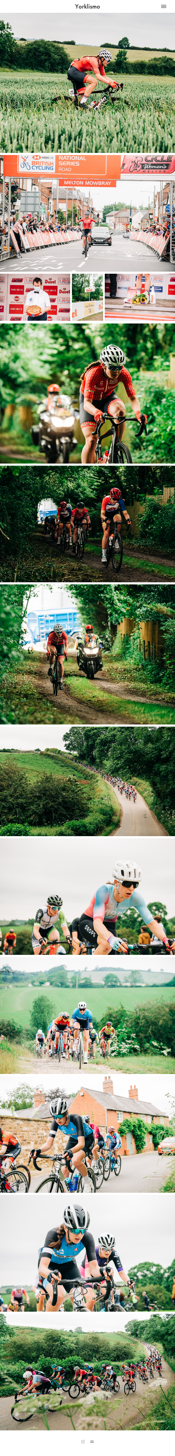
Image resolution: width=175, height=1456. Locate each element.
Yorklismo (87, 6)
